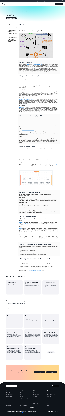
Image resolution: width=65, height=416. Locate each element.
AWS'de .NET (35, 396)
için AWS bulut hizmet (26, 223)
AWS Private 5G (21, 260)
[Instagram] (52, 411)
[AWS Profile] (62, 1)
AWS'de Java (35, 399)
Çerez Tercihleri (27, 412)
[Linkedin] (51, 411)
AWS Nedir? (8, 392)
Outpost (56, 231)
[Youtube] (55, 411)
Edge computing (21, 107)
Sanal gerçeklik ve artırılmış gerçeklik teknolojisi (26, 99)
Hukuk (48, 405)
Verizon (20, 222)
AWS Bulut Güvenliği (9, 399)
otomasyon (40, 64)
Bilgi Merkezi (49, 398)
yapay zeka (27, 64)
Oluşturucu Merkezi (36, 392)
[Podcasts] (57, 411)
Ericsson (20, 228)
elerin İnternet (50, 91)
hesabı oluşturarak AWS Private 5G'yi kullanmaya (34, 270)
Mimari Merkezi (22, 399)
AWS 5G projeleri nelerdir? (12, 37)
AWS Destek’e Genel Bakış (51, 399)
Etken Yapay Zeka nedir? (10, 396)
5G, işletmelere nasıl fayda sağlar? (12, 28)
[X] (48, 411)
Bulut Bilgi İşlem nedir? (9, 11)
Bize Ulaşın (49, 392)
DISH (22, 236)
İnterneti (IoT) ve (35, 64)
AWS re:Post (49, 396)
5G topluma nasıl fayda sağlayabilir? (12, 31)
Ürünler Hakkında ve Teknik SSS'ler (25, 401)
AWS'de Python (35, 398)
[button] (13, 4)
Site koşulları (11, 412)
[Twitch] (54, 411)
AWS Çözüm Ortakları (23, 405)
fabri (34, 91)
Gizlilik (7, 412)
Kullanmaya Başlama (23, 392)
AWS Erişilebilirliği (50, 403)
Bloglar (7, 403)
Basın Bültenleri (8, 405)
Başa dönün (32, 407)
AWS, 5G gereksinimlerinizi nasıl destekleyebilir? (12, 43)
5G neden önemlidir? (11, 26)
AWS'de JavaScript (36, 403)
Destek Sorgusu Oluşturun (51, 394)
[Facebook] (49, 411)
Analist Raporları (22, 403)
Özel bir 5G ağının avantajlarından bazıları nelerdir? (12, 40)
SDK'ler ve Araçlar (36, 394)
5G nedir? (9, 24)
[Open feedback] (64, 208)
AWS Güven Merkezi (23, 396)
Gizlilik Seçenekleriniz (18, 412)
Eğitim (21, 394)
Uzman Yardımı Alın (50, 401)
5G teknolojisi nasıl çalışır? (12, 33)
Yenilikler (7, 401)
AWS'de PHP (35, 401)
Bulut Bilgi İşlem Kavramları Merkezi (19, 11)
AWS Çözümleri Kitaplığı (24, 398)
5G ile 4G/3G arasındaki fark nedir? (13, 35)
